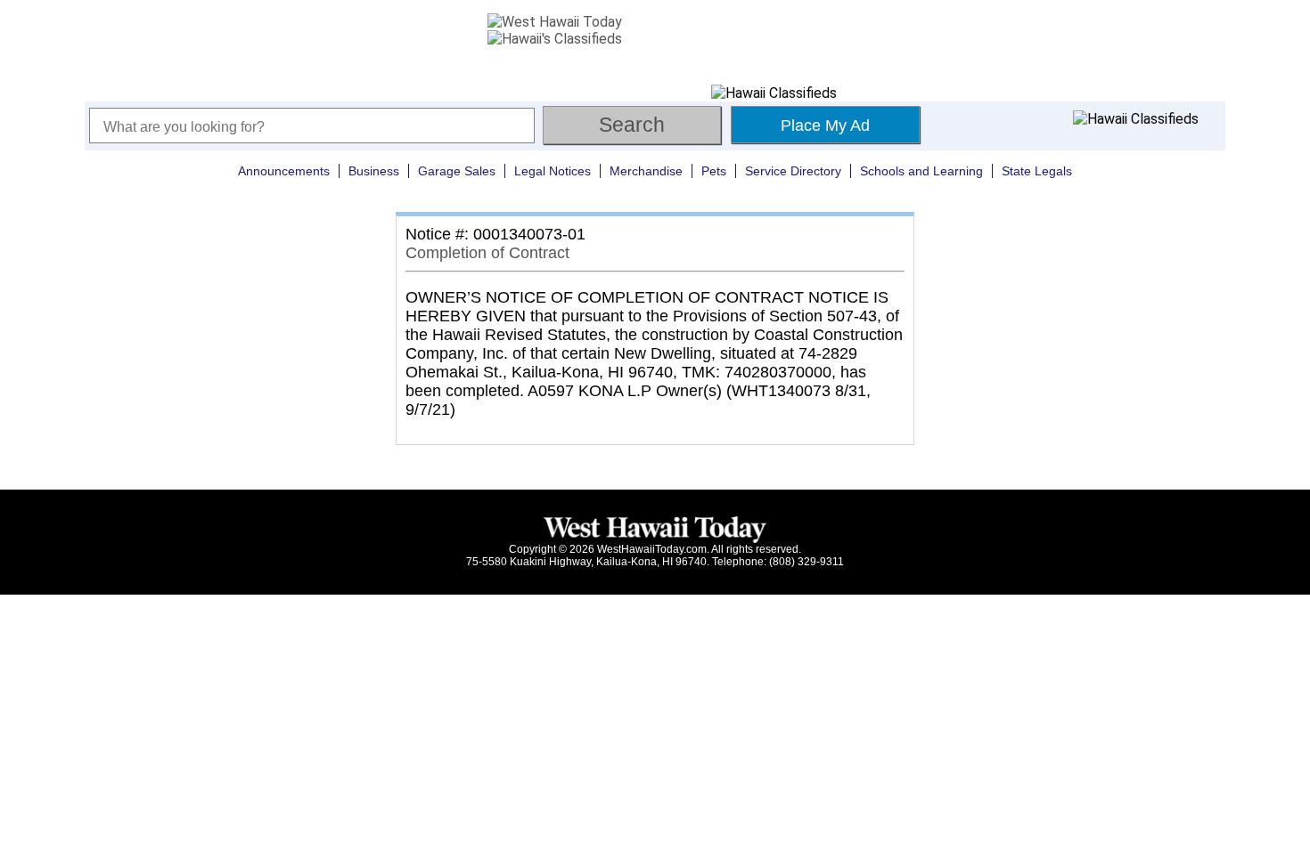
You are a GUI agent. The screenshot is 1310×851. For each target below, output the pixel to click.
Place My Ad (825, 125)
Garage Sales (456, 171)
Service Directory (793, 171)
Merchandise (646, 171)
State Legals (1037, 171)
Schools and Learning (921, 171)
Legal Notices (552, 171)
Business (373, 171)
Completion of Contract (487, 253)
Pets (713, 171)
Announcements (284, 171)
